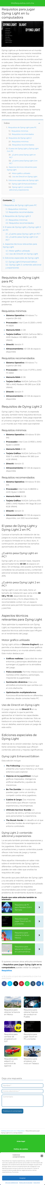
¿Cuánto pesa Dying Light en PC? (23, 234)
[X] (15, 983)
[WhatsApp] (27, 983)
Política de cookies (21, 1149)
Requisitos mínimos (20, 131)
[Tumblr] (32, 983)
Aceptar (22, 1178)
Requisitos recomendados (23, 134)
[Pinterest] (21, 983)
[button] (42, 1156)
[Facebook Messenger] (9, 983)
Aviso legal (36, 1182)
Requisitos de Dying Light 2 (20, 138)
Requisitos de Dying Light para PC (22, 127)
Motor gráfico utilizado (21, 173)
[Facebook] (4, 983)
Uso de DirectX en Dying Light (24, 177)
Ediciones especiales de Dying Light (24, 180)
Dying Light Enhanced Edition (24, 184)
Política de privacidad (25, 1182)
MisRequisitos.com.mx (22, 3)
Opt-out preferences (11, 1182)
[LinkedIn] (38, 983)
